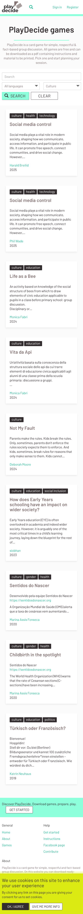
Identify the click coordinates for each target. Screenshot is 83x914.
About (6, 838)
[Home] (14, 6)
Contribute (50, 851)
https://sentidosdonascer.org (30, 600)
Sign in (57, 7)
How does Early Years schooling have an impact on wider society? (38, 504)
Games (7, 845)
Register (73, 7)
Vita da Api (21, 352)
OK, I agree (15, 906)
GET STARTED (19, 810)
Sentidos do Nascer (29, 585)
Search (17, 95)
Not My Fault (22, 428)
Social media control (30, 124)
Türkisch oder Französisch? (38, 728)
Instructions (51, 838)
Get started (51, 832)
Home (6, 832)
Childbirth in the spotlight (35, 654)
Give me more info (46, 906)
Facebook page (54, 845)
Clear (44, 95)
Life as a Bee (23, 276)
